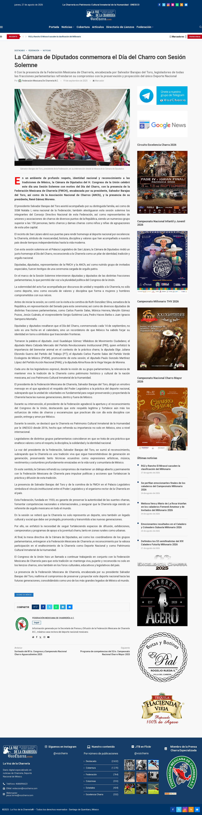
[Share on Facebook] (43, 607)
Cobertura (83, 27)
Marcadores (178, 36)
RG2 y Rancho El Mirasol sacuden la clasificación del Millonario (160, 467)
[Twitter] (163, 4)
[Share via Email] (69, 607)
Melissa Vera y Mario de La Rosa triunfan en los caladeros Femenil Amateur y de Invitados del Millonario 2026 (163, 507)
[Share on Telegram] (63, 607)
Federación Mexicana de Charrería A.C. (53, 618)
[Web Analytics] (170, 794)
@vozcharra (61, 753)
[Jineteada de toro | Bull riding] (129, 777)
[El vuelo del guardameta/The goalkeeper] (153, 789)
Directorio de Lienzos (120, 27)
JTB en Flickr (143, 746)
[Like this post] (36, 607)
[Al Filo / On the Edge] (141, 789)
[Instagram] (168, 4)
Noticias (67, 27)
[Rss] (181, 4)
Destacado (102, 761)
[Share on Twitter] (49, 607)
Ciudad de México (23, 595)
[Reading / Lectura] (141, 765)
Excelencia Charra (102, 794)
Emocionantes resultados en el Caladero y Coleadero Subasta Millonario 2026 (163, 526)
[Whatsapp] (177, 4)
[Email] (186, 4)
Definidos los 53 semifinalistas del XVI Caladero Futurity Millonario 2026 (162, 543)
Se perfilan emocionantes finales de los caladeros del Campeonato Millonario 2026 (63, 37)
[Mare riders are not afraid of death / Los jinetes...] (153, 765)
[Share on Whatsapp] (56, 607)
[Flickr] (172, 4)
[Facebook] (159, 4)
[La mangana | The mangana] (141, 777)
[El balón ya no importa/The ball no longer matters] (129, 789)
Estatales (102, 787)
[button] (23, 36)
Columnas (102, 781)
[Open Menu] (1, 27)
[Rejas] (153, 777)
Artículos (98, 27)
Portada (54, 27)
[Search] (200, 27)
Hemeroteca (194, 37)
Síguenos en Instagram (62, 746)
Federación (144, 27)
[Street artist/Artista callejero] (129, 765)
